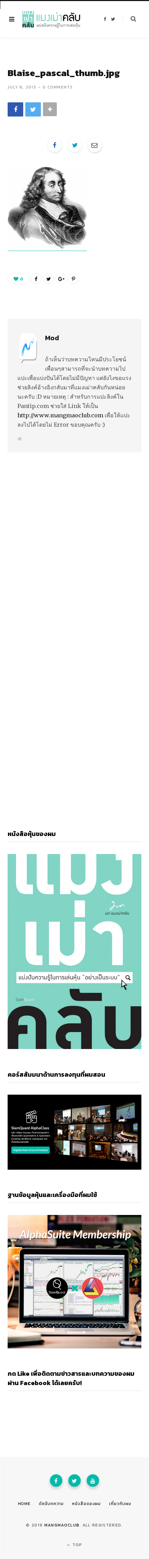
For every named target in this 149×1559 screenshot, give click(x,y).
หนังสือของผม (86, 1504)
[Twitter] (74, 1480)
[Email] (94, 145)
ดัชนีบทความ (51, 1504)
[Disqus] (74, 537)
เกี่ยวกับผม (120, 1504)
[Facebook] (56, 1480)
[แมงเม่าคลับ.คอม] (51, 19)
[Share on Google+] (61, 278)
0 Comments (58, 87)
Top (76, 1545)
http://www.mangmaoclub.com (60, 415)
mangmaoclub (62, 1525)
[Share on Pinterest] (73, 278)
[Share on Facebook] (15, 109)
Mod (52, 338)
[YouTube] (93, 1480)
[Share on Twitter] (33, 109)
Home (24, 1504)
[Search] (129, 19)
